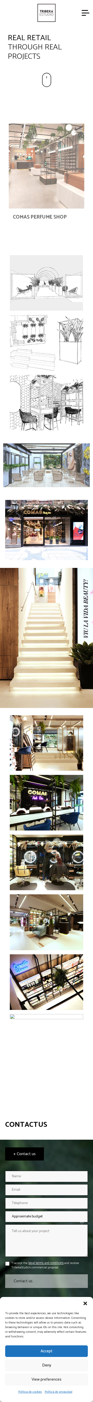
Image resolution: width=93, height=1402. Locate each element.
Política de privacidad (58, 1391)
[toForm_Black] (46, 80)
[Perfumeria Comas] (46, 743)
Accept (46, 1351)
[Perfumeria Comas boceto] (46, 283)
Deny (46, 1365)
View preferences (46, 1379)
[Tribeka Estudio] (46, 13)
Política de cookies (30, 1391)
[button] (85, 1303)
